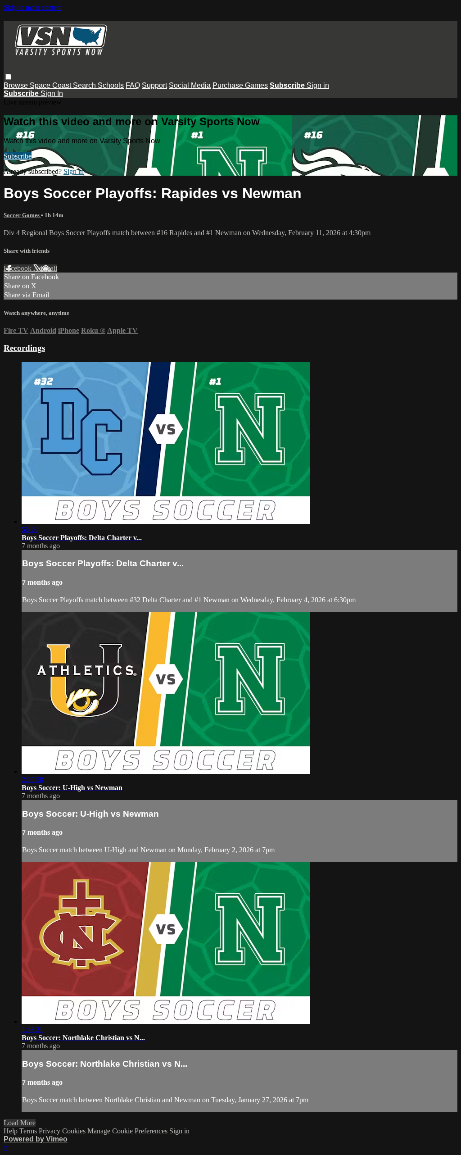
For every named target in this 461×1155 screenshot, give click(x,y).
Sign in (318, 85)
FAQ (133, 85)
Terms (29, 1131)
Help (11, 1131)
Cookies (74, 1131)
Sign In (52, 93)
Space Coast (51, 85)
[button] (8, 77)
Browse (17, 85)
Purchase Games (240, 85)
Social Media (190, 85)
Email (49, 268)
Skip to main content (33, 7)
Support (154, 85)
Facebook (18, 268)
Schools (111, 85)
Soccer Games (22, 215)
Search (85, 85)
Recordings (24, 348)
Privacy (50, 1131)
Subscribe (18, 156)
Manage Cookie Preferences (128, 1131)
